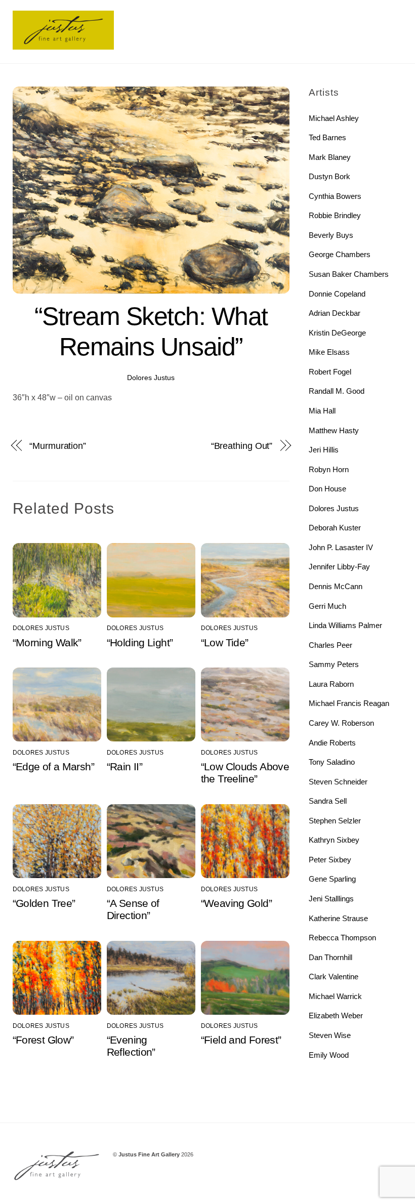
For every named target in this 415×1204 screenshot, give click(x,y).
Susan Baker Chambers (349, 274)
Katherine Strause (338, 918)
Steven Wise (330, 1035)
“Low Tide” (224, 642)
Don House (327, 488)
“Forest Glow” (43, 1040)
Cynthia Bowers (335, 196)
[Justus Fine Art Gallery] (63, 45)
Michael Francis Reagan (349, 703)
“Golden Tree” (44, 903)
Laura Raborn (331, 684)
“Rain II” (124, 766)
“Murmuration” (57, 445)
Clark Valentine (333, 976)
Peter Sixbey (330, 859)
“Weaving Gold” (236, 903)
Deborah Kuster (335, 527)
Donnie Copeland (337, 293)
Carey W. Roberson (341, 723)
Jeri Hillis (324, 449)
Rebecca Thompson (342, 937)
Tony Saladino (332, 762)
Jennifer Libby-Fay (339, 566)
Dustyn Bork (329, 176)
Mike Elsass (329, 352)
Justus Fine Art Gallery (149, 1154)
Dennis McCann (335, 586)
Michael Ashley (334, 118)
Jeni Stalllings (331, 898)
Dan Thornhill (330, 957)
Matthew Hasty (334, 430)
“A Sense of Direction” (133, 909)
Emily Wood (329, 1055)
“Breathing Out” (242, 445)
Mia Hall (322, 410)
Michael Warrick (335, 996)
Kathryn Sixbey (334, 840)
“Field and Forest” (241, 1040)
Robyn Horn (329, 469)
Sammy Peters (334, 664)
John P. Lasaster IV (341, 547)
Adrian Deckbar (334, 313)
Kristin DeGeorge (337, 332)
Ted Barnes (327, 137)
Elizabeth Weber (336, 1015)
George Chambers (339, 254)
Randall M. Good (336, 391)
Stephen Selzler (335, 820)
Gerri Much (327, 606)
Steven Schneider (338, 781)
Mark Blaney (330, 157)
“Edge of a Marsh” (53, 766)
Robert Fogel (330, 371)
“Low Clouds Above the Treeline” (245, 772)
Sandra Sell (328, 801)
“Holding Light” (140, 642)
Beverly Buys (331, 235)
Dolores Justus (151, 377)
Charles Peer (330, 645)
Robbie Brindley (335, 215)
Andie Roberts (332, 742)
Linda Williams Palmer (345, 625)
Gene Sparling (332, 879)
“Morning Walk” (47, 642)
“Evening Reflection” (131, 1046)
